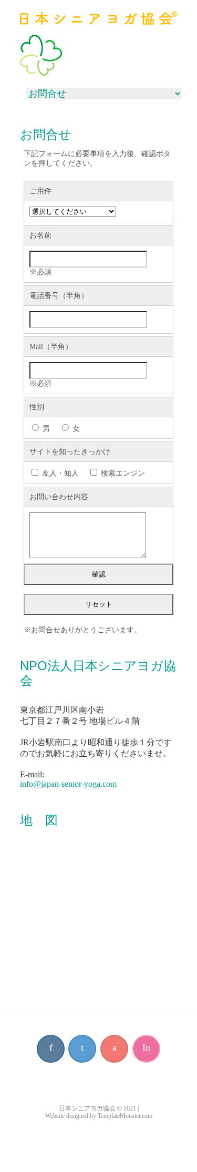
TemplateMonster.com (125, 1115)
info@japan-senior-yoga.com (68, 783)
